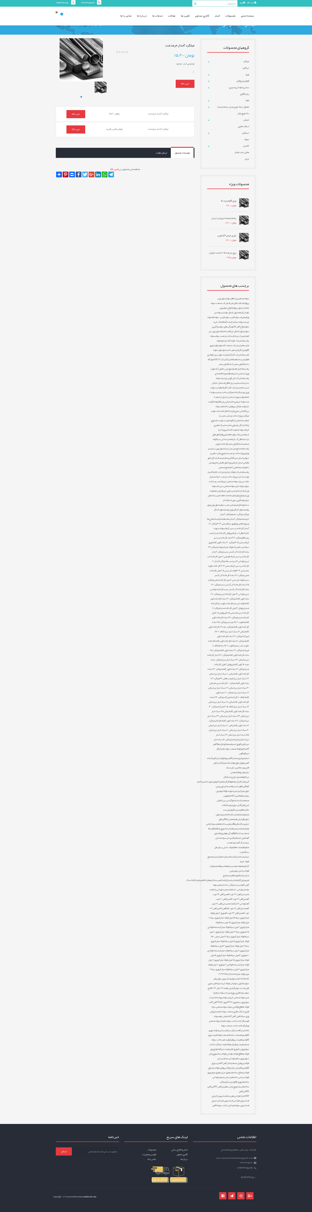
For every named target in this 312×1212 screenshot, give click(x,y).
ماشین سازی (236, 767)
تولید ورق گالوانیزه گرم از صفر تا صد (229, 347)
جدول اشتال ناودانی (230, 312)
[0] (57, 16)
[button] (81, 97)
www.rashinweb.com (87, 1196)
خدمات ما (157, 15)
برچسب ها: (231, 561)
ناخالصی (203, 880)
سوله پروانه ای (222, 997)
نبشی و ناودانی (218, 1030)
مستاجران (240, 856)
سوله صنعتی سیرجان (226, 486)
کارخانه (218, 720)
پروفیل (222, 434)
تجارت (198, 880)
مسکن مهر (239, 458)
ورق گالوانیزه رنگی (233, 1082)
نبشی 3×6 (222, 523)
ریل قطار (234, 298)
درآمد (241, 824)
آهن (244, 753)
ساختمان (224, 331)
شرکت (230, 303)
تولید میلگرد (240, 406)
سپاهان (221, 866)
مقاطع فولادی (238, 1053)
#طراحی (237, 1096)
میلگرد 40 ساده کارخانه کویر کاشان (229, 709)
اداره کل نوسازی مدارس (236, 425)
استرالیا (228, 880)
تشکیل (221, 519)
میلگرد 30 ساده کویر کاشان (223, 542)
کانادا (193, 880)
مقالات (171, 15)
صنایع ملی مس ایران (233, 448)
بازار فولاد (230, 1044)
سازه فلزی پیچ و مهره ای (235, 992)
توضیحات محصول (182, 152)
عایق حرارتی (225, 1072)
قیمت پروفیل (235, 1039)
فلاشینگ (230, 359)
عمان (226, 866)
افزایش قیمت (238, 819)
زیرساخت (225, 824)
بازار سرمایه (230, 1030)
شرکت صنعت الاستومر (228, 345)
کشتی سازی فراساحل (236, 411)
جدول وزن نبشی (217, 448)
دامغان (235, 847)
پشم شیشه (224, 458)
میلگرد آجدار (236, 519)
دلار (243, 739)
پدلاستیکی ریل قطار (226, 401)
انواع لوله (240, 495)
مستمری (237, 828)
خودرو (242, 772)
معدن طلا (229, 819)
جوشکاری (241, 505)
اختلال (241, 875)
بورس (243, 767)
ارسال (63, 1151)
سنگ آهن (241, 842)
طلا (217, 744)
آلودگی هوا (229, 833)
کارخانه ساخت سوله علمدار (232, 1021)
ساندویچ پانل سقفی (232, 1086)
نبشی (238, 383)
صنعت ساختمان (234, 1035)
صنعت (228, 744)
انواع (224, 744)
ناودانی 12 (240, 561)
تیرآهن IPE (219, 1086)
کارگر (227, 781)
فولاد (238, 748)
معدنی (234, 866)
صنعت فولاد (222, 1035)
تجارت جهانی (244, 854)
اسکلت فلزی (238, 303)
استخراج (225, 856)
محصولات (230, 15)
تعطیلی (219, 824)
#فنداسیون (223, 1096)
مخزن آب (234, 467)
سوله (228, 298)
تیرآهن (240, 1030)
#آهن (214, 1105)
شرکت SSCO (220, 359)
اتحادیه (234, 880)
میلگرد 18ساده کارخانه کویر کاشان (229, 641)
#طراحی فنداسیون (232, 1100)
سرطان (233, 786)
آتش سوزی (236, 805)
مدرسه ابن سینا (223, 439)
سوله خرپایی (240, 401)
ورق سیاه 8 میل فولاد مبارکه (230, 943)
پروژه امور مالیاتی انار (224, 462)
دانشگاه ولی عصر (235, 444)
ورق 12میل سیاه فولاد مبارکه (232, 955)
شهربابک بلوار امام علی (235, 434)
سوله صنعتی (243, 298)
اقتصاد (241, 847)
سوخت (223, 838)
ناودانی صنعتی (229, 1058)
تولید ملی (226, 1039)
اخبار (217, 15)
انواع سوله (227, 307)
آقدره (231, 824)
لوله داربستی (238, 603)
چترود (240, 758)
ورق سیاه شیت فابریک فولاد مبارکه (229, 544)
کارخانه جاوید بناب (225, 603)
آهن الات (223, 908)
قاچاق (215, 828)
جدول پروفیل (237, 307)
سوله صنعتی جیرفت (230, 481)
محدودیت (238, 777)
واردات (238, 786)
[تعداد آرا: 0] (117, 52)
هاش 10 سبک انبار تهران (223, 673)
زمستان (229, 777)
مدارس (236, 814)
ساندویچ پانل (223, 828)
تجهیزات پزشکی (239, 336)
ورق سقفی (239, 1058)
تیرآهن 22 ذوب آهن (235, 894)
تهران (203, 781)
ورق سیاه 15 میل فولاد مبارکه (231, 917)
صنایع (241, 814)
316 (224, 974)
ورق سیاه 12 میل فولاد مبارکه (231, 931)
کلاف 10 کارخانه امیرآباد (234, 697)
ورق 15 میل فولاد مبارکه (228, 960)
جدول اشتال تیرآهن (236, 331)
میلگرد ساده (237, 514)
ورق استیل (235, 744)
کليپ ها (185, 15)
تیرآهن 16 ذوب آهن (237, 899)
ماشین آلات (236, 795)
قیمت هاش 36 (226, 678)
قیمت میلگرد (220, 1044)
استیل (232, 739)
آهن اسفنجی (244, 756)
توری (222, 786)
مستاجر (227, 786)
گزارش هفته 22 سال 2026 (223, 988)
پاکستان (232, 856)
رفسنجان (241, 467)
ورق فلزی (233, 1049)
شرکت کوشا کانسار (233, 340)
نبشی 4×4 (241, 570)
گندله (227, 763)
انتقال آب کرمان (237, 439)
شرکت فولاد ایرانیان (233, 472)
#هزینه (231, 1096)
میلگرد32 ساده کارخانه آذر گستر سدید (228, 549)
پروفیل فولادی (220, 1067)
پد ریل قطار (231, 383)
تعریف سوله (240, 317)
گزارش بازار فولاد (233, 1067)
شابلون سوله (239, 983)
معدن (244, 781)
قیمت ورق (239, 1044)
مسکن (241, 800)
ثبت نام (250, 2)
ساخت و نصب (221, 392)
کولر (223, 758)
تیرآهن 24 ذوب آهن (233, 913)
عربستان (216, 880)
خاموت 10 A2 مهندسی (235, 622)
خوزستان (209, 781)
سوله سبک (239, 322)
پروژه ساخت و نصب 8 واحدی (225, 476)
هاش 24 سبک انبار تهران (232, 659)
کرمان (241, 312)
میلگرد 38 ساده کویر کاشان (233, 720)
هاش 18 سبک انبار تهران (223, 702)
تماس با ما (126, 15)
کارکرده (238, 781)
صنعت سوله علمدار (227, 748)
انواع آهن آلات (239, 326)
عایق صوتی (215, 1072)
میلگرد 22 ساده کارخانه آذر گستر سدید (230, 587)
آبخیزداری (230, 838)
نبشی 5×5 (231, 612)
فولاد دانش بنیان (226, 847)
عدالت (222, 880)
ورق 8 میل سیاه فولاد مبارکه (231, 950)
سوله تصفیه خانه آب (236, 429)
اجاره (229, 795)
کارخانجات (229, 814)
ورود (241, 2)
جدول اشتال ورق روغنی (234, 509)
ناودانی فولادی (227, 1053)
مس (244, 908)
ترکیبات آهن (229, 322)
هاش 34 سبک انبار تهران (234, 716)
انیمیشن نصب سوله (229, 505)
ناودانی (220, 547)
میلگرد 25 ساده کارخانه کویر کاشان (229, 652)
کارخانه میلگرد (233, 392)
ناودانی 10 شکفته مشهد (233, 889)
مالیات (238, 772)
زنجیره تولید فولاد (231, 791)
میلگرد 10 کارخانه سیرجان (224, 683)
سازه (243, 795)
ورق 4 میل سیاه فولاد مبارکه (231, 969)
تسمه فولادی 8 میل (230, 964)
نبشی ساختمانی (237, 1077)
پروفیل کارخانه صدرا (223, 533)
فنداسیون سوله (224, 978)
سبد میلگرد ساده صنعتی (228, 885)
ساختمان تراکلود (236, 420)
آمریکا (243, 786)
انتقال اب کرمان (238, 533)
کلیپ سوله (230, 317)
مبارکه (241, 791)
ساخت (215, 519)
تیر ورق (238, 523)
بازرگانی (241, 880)
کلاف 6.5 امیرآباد (225, 706)
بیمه (223, 814)
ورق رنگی (241, 1049)
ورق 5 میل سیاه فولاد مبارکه (226, 941)
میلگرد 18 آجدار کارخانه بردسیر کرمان (229, 526)
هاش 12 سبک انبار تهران (234, 631)
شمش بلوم (224, 1016)
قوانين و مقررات (149, 1154)
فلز (208, 880)
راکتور (243, 748)
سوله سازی (240, 486)
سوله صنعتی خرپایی (237, 997)
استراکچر (217, 758)
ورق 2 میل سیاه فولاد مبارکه (231, 927)
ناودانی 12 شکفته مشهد (235, 903)
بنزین (237, 809)
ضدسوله (235, 978)
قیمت (244, 866)
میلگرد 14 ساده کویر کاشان (233, 669)
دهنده (227, 519)
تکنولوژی (216, 781)
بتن (236, 1030)
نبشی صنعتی (224, 1077)
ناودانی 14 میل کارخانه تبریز (232, 594)
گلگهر (231, 458)
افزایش (230, 875)
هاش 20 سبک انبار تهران (223, 730)
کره (211, 880)
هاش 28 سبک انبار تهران (222, 687)
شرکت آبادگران (235, 354)
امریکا (242, 744)
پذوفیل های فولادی (238, 763)
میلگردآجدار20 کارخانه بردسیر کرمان (230, 563)
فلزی (243, 805)
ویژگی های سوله (226, 326)
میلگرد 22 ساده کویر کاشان (230, 650)
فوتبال (236, 875)
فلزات (220, 856)
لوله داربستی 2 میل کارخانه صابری (229, 580)
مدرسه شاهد (239, 359)
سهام (230, 866)
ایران (239, 739)
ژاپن (220, 744)
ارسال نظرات (161, 152)
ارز (233, 777)
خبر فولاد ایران (227, 983)
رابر (240, 345)
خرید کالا (185, 83)
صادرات (234, 758)
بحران (215, 856)
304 (220, 974)
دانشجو (235, 800)
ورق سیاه (231, 523)
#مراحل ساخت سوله (226, 1105)
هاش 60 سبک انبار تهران (223, 725)
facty (228, 974)
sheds (246, 978)
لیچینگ (229, 805)
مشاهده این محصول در (125, 169)
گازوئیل (232, 809)
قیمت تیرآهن (223, 1049)
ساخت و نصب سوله (224, 336)
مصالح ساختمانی (237, 1072)
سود (214, 824)
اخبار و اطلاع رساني (179, 1149)
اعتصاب (243, 828)
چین (236, 739)
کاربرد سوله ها (218, 317)
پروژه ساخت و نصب (237, 453)
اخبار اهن (238, 368)
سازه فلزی (217, 983)
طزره (236, 824)
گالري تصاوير (202, 15)
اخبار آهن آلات (225, 1063)
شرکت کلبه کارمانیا (229, 387)
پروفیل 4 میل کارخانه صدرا (232, 608)
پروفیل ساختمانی (228, 406)
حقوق (232, 781)
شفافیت (242, 809)
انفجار (222, 781)
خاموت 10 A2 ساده (227, 645)
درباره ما (142, 15)
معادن (239, 866)
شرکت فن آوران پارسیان (231, 378)
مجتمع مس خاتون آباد (224, 368)
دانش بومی (239, 870)
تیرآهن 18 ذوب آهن (234, 908)
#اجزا (243, 1096)
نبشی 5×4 (240, 542)
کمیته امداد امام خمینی (226, 495)
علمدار (231, 828)
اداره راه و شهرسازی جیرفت (232, 490)
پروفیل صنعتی (237, 1063)
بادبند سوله (240, 988)
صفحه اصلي (247, 15)
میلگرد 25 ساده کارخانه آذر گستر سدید (228, 582)
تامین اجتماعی (240, 838)
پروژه (221, 833)
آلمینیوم (228, 758)
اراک (222, 763)
